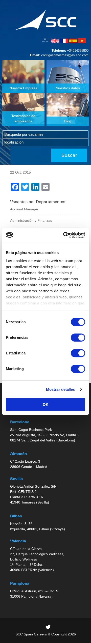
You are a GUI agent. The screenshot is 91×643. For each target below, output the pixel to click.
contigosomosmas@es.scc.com (64, 55)
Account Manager (24, 209)
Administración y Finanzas (31, 220)
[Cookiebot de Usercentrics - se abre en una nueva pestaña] (64, 235)
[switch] (78, 337)
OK (46, 404)
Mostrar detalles (60, 389)
